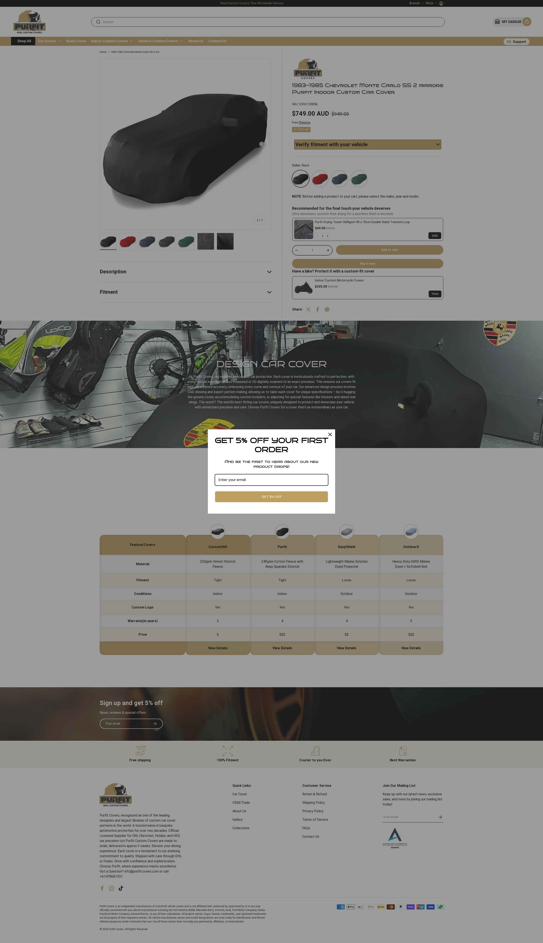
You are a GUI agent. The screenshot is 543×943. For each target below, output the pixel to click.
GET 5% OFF (271, 496)
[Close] (330, 434)
